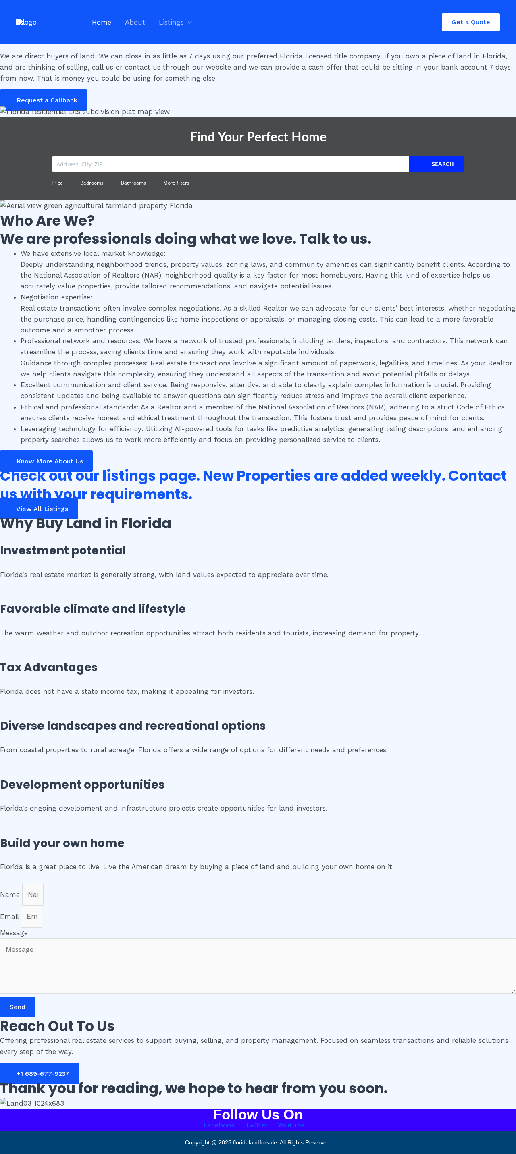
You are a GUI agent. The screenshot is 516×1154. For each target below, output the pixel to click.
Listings (171, 22)
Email (10, 916)
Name (11, 894)
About (135, 22)
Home (101, 22)
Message (14, 933)
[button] (188, 22)
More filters (176, 182)
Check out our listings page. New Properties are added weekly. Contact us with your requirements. (253, 485)
